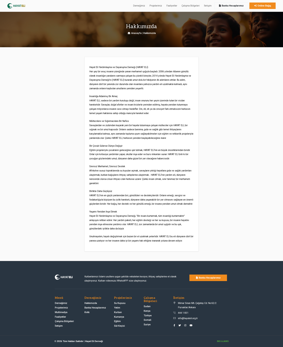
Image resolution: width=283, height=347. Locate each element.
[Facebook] (174, 325)
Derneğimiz (61, 303)
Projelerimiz (61, 307)
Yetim (117, 307)
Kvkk (86, 312)
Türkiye (148, 315)
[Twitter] (179, 325)
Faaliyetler (171, 5)
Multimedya (61, 312)
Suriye (147, 324)
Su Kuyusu (119, 303)
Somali (147, 320)
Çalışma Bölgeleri (64, 321)
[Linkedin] (185, 325)
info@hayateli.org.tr (188, 318)
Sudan (147, 306)
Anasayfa (136, 33)
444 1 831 (183, 312)
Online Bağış (264, 5)
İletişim (208, 5)
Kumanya (119, 316)
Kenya (147, 311)
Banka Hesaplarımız (232, 5)
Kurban (118, 312)
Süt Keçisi (119, 325)
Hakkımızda (90, 303)
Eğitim (117, 321)
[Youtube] (191, 325)
